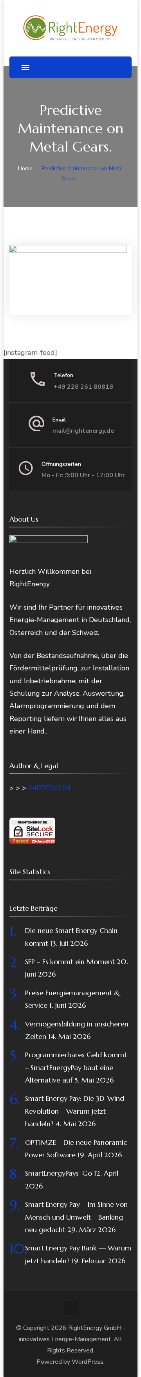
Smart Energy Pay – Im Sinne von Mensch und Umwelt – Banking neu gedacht (76, 1217)
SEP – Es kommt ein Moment (70, 961)
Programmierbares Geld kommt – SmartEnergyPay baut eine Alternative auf (76, 1067)
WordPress (87, 1362)
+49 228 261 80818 (83, 387)
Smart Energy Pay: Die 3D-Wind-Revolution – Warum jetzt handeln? (76, 1111)
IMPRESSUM (49, 788)
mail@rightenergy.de (83, 431)
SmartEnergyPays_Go (58, 1173)
